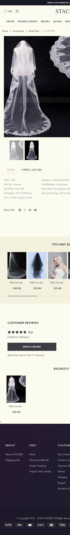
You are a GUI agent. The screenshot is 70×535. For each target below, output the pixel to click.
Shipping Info (12, 460)
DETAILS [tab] (11, 170)
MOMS (57, 21)
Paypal (61, 483)
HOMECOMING (28, 21)
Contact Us (64, 460)
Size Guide (64, 454)
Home (5, 31)
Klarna (61, 471)
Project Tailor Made (40, 471)
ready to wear (25, 197)
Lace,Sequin (62, 184)
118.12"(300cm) (23, 193)
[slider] (17, 332)
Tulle (13, 180)
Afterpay (63, 477)
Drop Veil (19, 188)
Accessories (18, 31)
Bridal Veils (34, 31)
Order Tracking (37, 466)
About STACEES (14, 454)
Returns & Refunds (39, 460)
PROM (10, 21)
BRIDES (45, 21)
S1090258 (49, 31)
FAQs (32, 454)
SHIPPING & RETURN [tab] (31, 170)
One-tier (17, 184)
